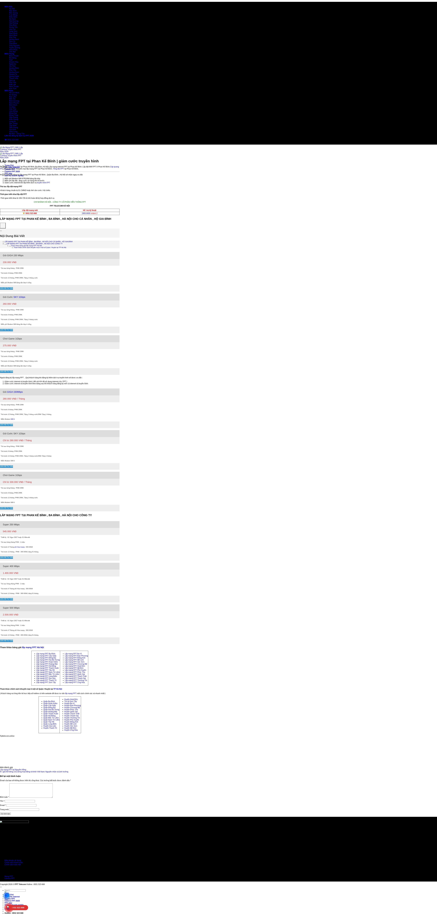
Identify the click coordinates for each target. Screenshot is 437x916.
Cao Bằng (13, 15)
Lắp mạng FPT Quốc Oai (75, 674)
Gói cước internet (12, 897)
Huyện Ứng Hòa (71, 730)
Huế (11, 60)
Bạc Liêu (12, 97)
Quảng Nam (14, 72)
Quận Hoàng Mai (50, 712)
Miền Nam (9, 91)
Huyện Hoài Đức (71, 699)
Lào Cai (12, 29)
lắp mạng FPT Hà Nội (33, 647)
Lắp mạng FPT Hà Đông (46, 666)
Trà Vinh (12, 129)
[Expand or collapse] (1, 230)
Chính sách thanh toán (14, 862)
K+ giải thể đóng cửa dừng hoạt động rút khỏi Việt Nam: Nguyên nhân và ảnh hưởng (34, 772)
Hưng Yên (13, 27)
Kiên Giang (13, 119)
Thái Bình (13, 43)
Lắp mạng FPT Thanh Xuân (47, 668)
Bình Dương (14, 101)
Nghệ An (12, 64)
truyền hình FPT (43, 183)
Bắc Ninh (13, 11)
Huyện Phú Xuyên (71, 720)
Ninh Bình (13, 35)
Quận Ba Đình (49, 701)
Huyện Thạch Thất (71, 714)
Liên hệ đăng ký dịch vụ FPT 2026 (19, 136)
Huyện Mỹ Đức (70, 728)
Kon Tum (12, 89)
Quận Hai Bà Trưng (51, 710)
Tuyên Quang (14, 48)
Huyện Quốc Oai (71, 712)
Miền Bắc (9, 7)
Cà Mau (12, 107)
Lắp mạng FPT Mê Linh (74, 660)
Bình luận (4, 797)
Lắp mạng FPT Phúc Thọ (75, 672)
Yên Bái (12, 52)
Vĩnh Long (13, 132)
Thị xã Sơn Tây (70, 701)
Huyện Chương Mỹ (72, 708)
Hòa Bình (13, 25)
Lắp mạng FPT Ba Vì (73, 654)
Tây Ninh (13, 125)
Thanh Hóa (13, 78)
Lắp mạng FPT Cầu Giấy (46, 656)
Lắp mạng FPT (14, 167)
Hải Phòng (13, 23)
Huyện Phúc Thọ (71, 710)
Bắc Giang (13, 13)
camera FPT (10, 878)
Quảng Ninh (14, 39)
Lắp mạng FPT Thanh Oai (75, 678)
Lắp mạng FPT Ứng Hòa (75, 682)
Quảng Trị (13, 74)
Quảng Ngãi (14, 76)
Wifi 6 (13, 419)
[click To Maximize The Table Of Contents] (3, 225)
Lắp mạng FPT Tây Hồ (45, 670)
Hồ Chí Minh (14, 93)
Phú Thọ (12, 37)
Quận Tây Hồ (48, 722)
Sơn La (12, 41)
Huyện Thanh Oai (71, 716)
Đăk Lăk (12, 84)
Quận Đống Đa (49, 708)
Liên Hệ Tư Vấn (6, 288)
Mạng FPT (9, 876)
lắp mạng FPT (70, 693)
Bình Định (13, 105)
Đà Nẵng (12, 58)
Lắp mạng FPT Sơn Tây (46, 682)
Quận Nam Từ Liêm (51, 720)
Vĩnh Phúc (13, 50)
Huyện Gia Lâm (49, 726)
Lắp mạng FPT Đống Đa (46, 658)
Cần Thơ (12, 109)
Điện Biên (13, 17)
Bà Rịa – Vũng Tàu (17, 134)
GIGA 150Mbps (15, 392)
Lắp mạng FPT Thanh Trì (46, 680)
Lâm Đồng (13, 111)
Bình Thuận (14, 56)
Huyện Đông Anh (71, 722)
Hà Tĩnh (12, 66)
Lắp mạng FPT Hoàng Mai (47, 664)
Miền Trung (9, 54)
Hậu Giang (13, 117)
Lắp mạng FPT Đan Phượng (76, 656)
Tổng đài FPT (58, 169)
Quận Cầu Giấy (49, 705)
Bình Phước (14, 103)
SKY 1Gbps (19, 297)
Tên (2, 801)
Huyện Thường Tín (72, 718)
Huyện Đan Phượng (72, 705)
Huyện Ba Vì (69, 703)
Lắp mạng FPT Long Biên (46, 676)
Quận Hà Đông (49, 716)
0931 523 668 (31, 213)
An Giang (13, 95)
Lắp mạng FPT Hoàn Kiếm (47, 662)
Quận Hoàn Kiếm (50, 703)
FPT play (8, 174)
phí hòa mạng (19, 547)
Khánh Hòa (13, 62)
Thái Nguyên (14, 46)
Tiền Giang (13, 127)
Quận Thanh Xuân (50, 714)
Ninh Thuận (14, 86)
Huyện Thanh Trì (50, 728)
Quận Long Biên (50, 724)
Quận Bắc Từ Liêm (51, 718)
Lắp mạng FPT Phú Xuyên (75, 670)
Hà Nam (12, 19)
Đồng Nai (13, 113)
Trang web (4, 809)
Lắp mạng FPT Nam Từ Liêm (48, 672)
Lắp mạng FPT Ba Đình (45, 654)
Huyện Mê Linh (70, 724)
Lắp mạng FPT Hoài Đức (75, 666)
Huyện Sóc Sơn (70, 726)
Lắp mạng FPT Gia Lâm (46, 678)
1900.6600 (86, 213)
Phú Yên (12, 70)
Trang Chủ (9, 165)
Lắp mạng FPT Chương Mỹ (76, 664)
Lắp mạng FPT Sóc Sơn (74, 662)
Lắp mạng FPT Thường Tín (76, 680)
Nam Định (13, 33)
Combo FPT (10, 899)
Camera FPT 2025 (12, 171)
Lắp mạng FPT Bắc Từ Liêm (47, 674)
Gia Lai (12, 80)
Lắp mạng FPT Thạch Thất (75, 676)
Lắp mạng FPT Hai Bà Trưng (48, 660)
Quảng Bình (14, 68)
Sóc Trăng (13, 123)
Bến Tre (12, 99)
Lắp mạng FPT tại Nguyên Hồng (13, 770)
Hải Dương (13, 21)
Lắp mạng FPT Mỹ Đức (74, 668)
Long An (12, 121)
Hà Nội (12, 9)
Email (3, 805)
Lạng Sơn (13, 31)
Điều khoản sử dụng (13, 860)
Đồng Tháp (13, 115)
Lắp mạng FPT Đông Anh (75, 658)
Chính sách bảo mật (13, 864)
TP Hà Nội (57, 689)
